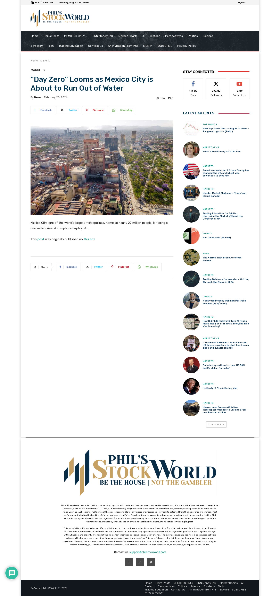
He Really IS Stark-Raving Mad (220, 388)
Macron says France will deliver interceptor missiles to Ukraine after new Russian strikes (224, 410)
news (37, 97)
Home (34, 60)
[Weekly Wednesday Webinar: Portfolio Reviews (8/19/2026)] (191, 300)
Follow (216, 81)
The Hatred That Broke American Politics (222, 259)
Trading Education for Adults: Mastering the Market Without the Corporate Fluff (223, 216)
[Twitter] (151, 562)
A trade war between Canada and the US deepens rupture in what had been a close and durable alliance (226, 345)
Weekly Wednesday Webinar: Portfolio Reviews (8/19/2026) (224, 302)
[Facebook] (129, 562)
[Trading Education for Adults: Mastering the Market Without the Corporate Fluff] (191, 214)
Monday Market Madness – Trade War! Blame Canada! (224, 194)
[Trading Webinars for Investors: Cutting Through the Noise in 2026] (191, 279)
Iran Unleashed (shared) (217, 237)
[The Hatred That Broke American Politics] (191, 257)
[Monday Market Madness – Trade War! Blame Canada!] (191, 192)
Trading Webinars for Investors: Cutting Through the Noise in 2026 (226, 280)
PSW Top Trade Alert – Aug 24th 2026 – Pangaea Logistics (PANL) (226, 130)
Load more (214, 424)
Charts (207, 297)
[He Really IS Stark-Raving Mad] (191, 386)
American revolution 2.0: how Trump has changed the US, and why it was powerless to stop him (226, 173)
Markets (45, 60)
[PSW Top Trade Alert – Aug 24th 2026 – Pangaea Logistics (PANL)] (191, 128)
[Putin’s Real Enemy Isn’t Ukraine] (191, 149)
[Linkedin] (140, 562)
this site (89, 239)
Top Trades (210, 124)
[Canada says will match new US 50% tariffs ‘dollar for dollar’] (191, 365)
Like (193, 81)
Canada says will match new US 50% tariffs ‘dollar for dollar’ (224, 366)
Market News (211, 147)
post (41, 239)
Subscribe (239, 81)
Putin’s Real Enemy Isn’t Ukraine (221, 151)
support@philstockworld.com (147, 552)
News (206, 254)
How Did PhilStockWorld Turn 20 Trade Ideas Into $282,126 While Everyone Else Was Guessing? (226, 324)
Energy (207, 233)
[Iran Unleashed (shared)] (191, 235)
